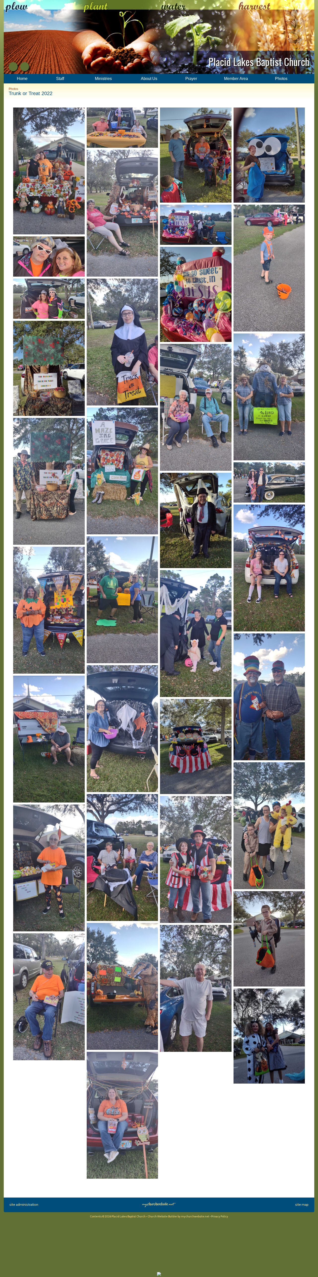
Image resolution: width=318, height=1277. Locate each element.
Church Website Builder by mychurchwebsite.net (178, 1216)
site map (302, 1204)
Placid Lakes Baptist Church (258, 61)
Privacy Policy (219, 1216)
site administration (23, 1204)
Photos (13, 89)
